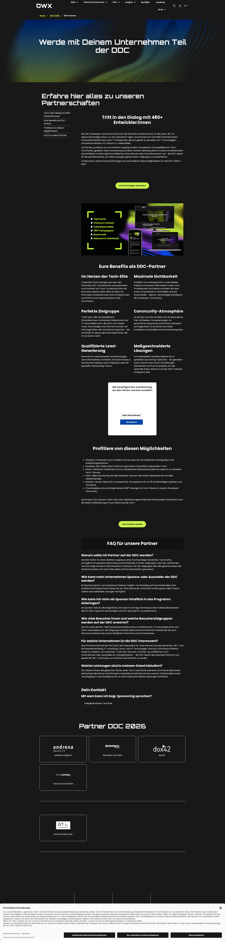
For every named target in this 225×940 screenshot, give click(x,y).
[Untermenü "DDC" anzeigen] (119, 2)
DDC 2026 (54, 15)
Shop (160, 9)
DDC (115, 2)
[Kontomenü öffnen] (180, 6)
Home (42, 15)
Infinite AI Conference (94, 2)
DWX (73, 2)
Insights (129, 2)
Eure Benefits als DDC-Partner (55, 122)
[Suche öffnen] (174, 6)
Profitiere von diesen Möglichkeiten (54, 129)
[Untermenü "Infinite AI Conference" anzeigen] (106, 2)
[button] (63, 749)
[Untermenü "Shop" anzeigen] (165, 9)
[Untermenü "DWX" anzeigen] (77, 2)
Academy (160, 2)
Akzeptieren (131, 422)
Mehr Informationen (131, 415)
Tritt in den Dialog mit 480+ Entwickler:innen (57, 115)
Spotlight (145, 2)
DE (185, 5)
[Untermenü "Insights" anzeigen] (135, 2)
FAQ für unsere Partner (55, 135)
